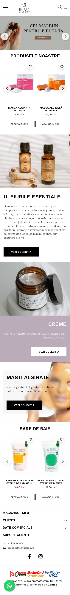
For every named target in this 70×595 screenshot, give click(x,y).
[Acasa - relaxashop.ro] (24, 8)
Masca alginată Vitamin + (51, 109)
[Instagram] (40, 556)
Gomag (52, 584)
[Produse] (6, 8)
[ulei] (35, 33)
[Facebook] (29, 556)
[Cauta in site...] (60, 7)
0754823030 (15, 542)
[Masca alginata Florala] (19, 83)
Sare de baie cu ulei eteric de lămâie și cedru (19, 482)
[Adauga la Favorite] (30, 66)
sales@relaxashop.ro (20, 547)
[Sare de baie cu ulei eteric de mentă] (50, 455)
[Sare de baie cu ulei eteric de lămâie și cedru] (19, 455)
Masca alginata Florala (19, 109)
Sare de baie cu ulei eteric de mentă (50, 482)
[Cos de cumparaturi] (65, 7)
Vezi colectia (21, 251)
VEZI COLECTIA (49, 351)
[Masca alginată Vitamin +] (50, 83)
